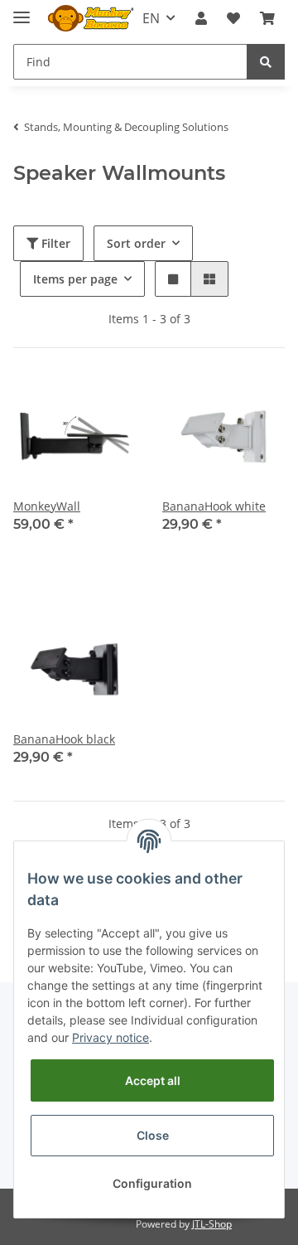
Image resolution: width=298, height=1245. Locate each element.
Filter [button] (54, 243)
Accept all (152, 1080)
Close (153, 1135)
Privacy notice (110, 1037)
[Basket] (267, 18)
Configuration (152, 1183)
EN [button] (151, 18)
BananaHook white (214, 506)
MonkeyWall (46, 506)
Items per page (75, 279)
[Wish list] (233, 18)
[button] (201, 18)
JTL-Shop (212, 1224)
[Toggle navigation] (21, 10)
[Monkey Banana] (90, 18)
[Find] (266, 62)
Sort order (136, 243)
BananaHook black (64, 739)
